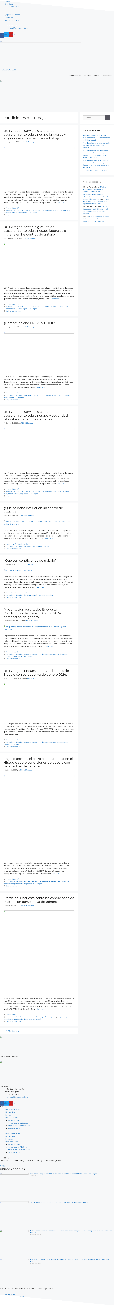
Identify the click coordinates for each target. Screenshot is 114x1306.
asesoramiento (12, 210)
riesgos (24, 213)
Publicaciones (107, 75)
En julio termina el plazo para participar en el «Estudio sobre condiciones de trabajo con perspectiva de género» (38, 762)
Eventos (96, 75)
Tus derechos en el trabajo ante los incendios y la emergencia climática (96, 145)
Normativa (87, 75)
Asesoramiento (12, 20)
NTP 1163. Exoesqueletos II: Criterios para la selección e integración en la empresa (96, 219)
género (53, 742)
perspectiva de (56, 654)
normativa (67, 210)
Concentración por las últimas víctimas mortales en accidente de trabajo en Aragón (96, 138)
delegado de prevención (53, 395)
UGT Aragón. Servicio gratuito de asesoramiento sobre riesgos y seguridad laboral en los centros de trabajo (36, 415)
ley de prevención (31, 595)
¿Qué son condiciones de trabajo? (30, 560)
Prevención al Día (12, 208)
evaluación (68, 395)
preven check (9, 397)
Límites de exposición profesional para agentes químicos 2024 (95, 189)
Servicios (9, 17)
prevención (19, 397)
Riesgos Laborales (46, 595)
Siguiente (13, 1031)
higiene (56, 306)
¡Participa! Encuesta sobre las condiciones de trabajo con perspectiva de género (39, 900)
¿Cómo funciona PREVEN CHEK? (29, 323)
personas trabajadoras (12, 213)
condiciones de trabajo (27, 210)
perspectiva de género (47, 881)
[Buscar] (107, 117)
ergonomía (57, 210)
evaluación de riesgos (41, 546)
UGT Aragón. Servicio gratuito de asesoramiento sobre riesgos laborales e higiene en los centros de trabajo (35, 230)
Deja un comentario (13, 215)
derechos (40, 210)
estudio (35, 881)
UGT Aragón (32, 213)
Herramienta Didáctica (18, 1123)
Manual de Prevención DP (19, 1126)
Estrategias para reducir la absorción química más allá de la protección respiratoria (96, 197)
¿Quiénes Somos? (13, 15)
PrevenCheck (14, 1128)
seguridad (24, 494)
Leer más (62, 203)
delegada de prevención (33, 395)
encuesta (28, 881)
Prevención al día (75, 75)
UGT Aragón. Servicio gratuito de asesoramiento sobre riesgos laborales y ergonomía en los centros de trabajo (35, 134)
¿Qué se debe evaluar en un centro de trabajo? (33, 510)
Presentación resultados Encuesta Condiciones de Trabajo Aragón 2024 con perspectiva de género (35, 613)
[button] (57, 12)
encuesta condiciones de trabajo (36, 654)
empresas (48, 210)
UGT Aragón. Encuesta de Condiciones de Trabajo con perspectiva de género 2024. (36, 672)
